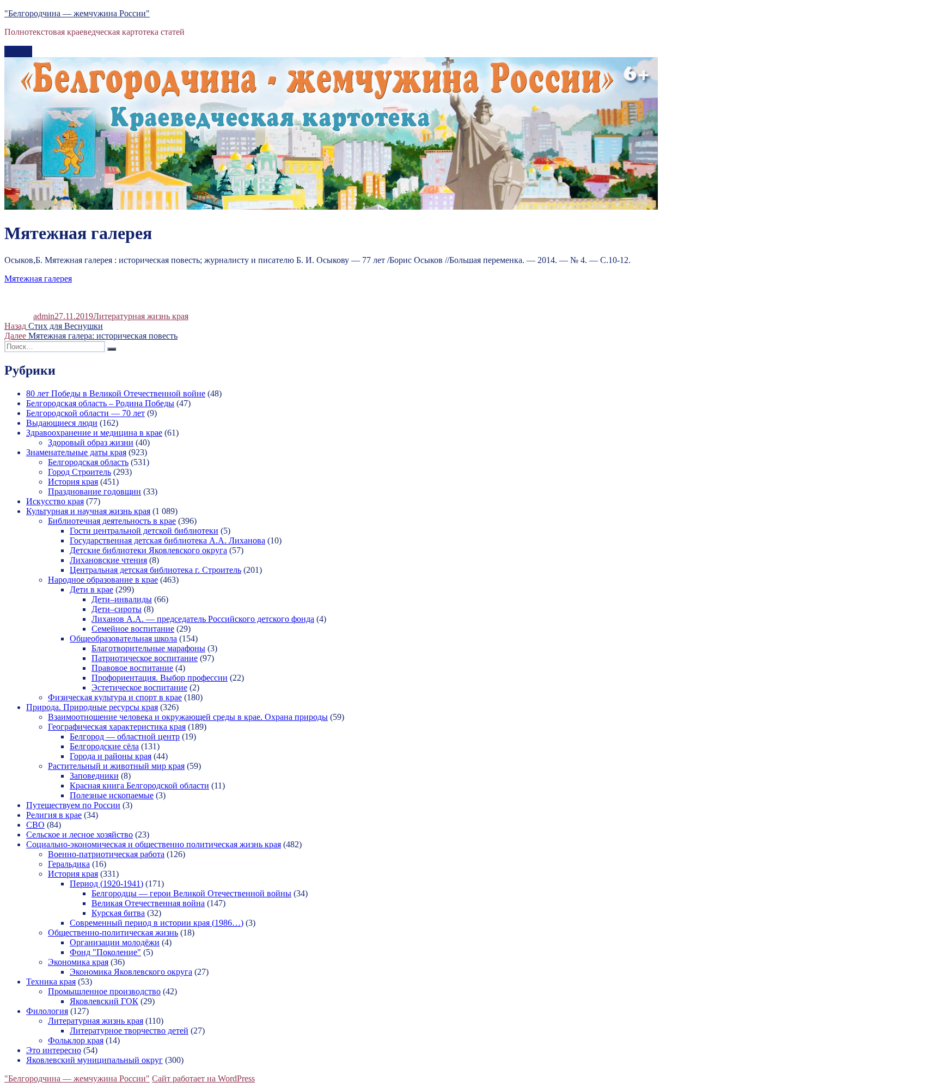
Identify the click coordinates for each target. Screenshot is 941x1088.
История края (73, 481)
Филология (47, 1011)
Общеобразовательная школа (123, 638)
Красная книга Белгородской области (139, 785)
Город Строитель (79, 471)
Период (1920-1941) (106, 883)
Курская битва (118, 913)
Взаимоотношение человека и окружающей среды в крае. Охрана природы (188, 717)
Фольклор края (75, 1040)
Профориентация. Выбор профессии (159, 677)
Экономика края (78, 962)
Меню (18, 51)
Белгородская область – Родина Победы (100, 403)
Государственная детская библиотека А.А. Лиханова (167, 540)
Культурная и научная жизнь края (88, 511)
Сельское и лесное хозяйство (79, 834)
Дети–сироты (116, 609)
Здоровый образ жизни (90, 442)
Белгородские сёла (104, 746)
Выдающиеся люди (61, 422)
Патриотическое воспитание (144, 658)
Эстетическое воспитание (139, 687)
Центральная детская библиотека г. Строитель (155, 569)
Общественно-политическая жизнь (113, 932)
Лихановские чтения (108, 560)
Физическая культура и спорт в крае (115, 697)
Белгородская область (88, 462)
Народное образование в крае (103, 579)
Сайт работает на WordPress (203, 1078)
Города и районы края (110, 756)
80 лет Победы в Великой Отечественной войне (115, 393)
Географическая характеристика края (117, 726)
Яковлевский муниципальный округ (94, 1060)
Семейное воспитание (132, 628)
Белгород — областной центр (125, 736)
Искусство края (55, 501)
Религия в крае (54, 815)
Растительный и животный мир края (116, 766)
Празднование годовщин (94, 491)
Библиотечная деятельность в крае (112, 520)
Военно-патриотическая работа (106, 854)
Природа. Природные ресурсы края (92, 707)
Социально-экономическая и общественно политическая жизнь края (153, 844)
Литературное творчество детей (129, 1030)
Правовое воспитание (132, 668)
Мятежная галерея (38, 278)
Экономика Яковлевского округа (131, 971)
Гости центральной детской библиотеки (144, 530)
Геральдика (69, 864)
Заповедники (94, 775)
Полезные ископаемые (112, 795)
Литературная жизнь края (140, 316)
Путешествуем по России (73, 805)
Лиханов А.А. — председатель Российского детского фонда (202, 619)
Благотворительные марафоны (148, 648)
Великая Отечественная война (148, 903)
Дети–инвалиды (121, 599)
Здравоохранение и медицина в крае (94, 432)
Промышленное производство (104, 991)
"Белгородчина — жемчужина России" (77, 13)
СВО (35, 824)
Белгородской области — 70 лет (85, 413)
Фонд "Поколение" (105, 952)
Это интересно (53, 1050)
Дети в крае (91, 589)
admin (43, 316)
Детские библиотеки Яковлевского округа (148, 550)
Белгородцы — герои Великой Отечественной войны (191, 893)
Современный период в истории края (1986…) (156, 922)
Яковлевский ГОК (104, 1001)
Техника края (51, 981)
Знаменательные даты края (76, 452)
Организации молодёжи (115, 942)
